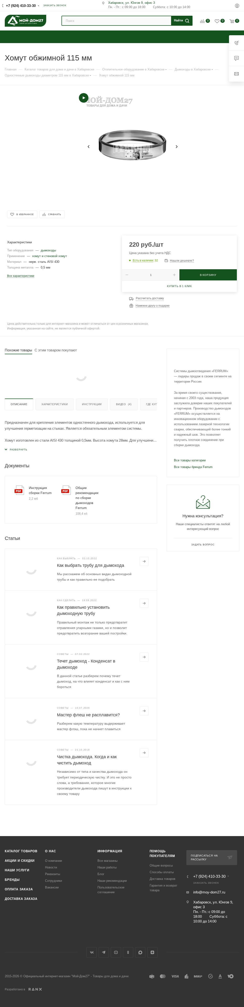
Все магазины (107, 860)
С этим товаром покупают (56, 350)
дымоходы (48, 250)
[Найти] (181, 21)
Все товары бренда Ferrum (193, 467)
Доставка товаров (162, 879)
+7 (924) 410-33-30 (21, 6)
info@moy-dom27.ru (209, 892)
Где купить (154, 404)
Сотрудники (53, 880)
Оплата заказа (19, 889)
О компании (53, 860)
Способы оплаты (162, 872)
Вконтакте (91, 952)
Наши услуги (17, 870)
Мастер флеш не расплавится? (88, 715)
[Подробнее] (144, 561)
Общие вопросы (161, 865)
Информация (109, 851)
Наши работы (107, 867)
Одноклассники (128, 952)
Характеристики (54, 404)
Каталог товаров (21, 851)
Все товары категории (190, 460)
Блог (100, 874)
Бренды (12, 880)
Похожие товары (18, 350)
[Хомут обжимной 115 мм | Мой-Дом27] (132, 146)
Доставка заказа (21, 899)
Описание (19, 404)
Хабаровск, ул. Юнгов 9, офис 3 (131, 3)
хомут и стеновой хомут (49, 256)
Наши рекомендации (112, 880)
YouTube (116, 952)
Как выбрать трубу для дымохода (90, 565)
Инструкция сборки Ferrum (40, 490)
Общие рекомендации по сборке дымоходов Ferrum (87, 498)
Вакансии (52, 887)
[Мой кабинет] (237, 6)
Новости (51, 867)
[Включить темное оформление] (228, 5)
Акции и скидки (20, 860)
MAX (140, 952)
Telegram (104, 952)
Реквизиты (52, 874)
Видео (124, 404)
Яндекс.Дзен (152, 952)
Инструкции (92, 404)
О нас (50, 851)
